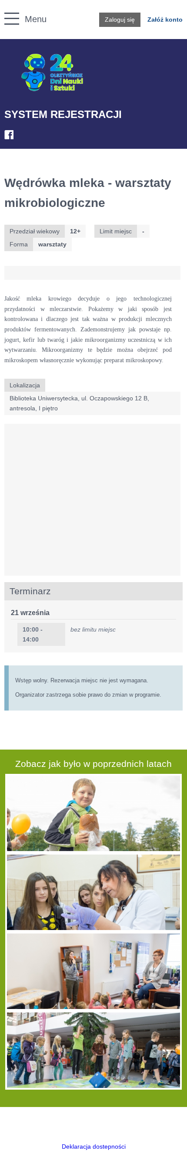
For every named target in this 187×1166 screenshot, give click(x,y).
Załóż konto (165, 19)
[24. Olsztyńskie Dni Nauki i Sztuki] (52, 72)
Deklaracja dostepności (94, 1146)
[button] (7, 9)
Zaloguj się (120, 19)
